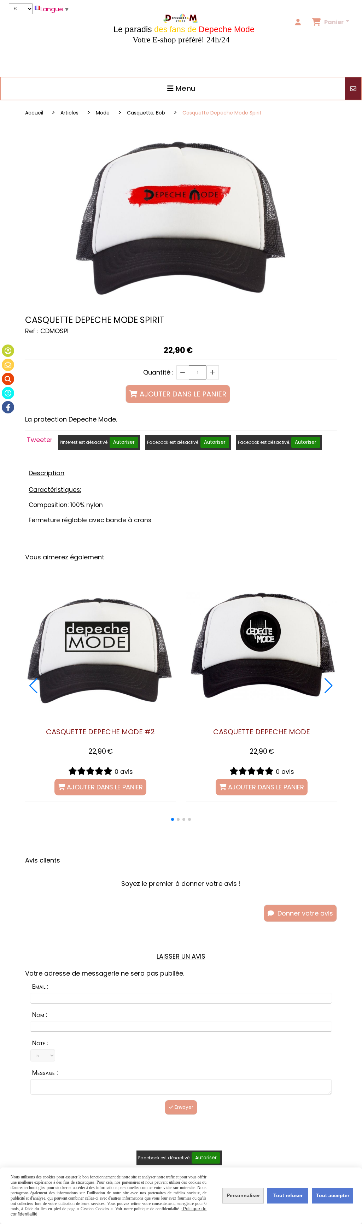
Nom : (39, 1014)
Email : (40, 986)
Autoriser (124, 442)
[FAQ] (8, 393)
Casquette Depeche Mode (261, 732)
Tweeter (40, 439)
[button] (172, 819)
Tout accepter (332, 1195)
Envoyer (183, 1107)
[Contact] (8, 365)
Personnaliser (243, 1195)
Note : (40, 1042)
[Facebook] (8, 407)
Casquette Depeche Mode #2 (100, 732)
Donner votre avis (304, 913)
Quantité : (158, 372)
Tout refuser (288, 1195)
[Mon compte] (8, 351)
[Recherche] (8, 379)
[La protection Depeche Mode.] (100, 646)
